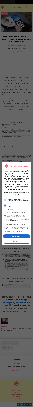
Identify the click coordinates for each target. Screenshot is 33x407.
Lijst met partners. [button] (13, 220)
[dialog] (16, 203)
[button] (16, 209)
